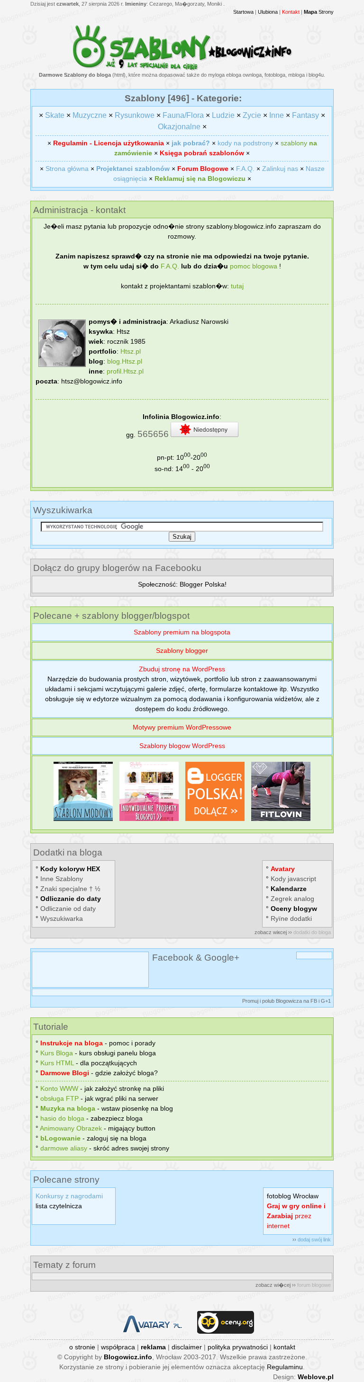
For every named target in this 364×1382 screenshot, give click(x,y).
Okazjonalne (179, 127)
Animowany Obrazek (71, 1128)
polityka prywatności (238, 1347)
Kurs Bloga (56, 1053)
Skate (54, 115)
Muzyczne (90, 115)
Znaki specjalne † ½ (70, 888)
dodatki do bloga (312, 932)
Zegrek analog (292, 898)
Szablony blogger (182, 650)
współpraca (118, 1347)
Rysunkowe (135, 115)
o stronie (82, 1347)
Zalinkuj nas (280, 168)
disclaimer (187, 1347)
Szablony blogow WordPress (182, 745)
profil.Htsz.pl (125, 371)
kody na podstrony (245, 143)
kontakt (284, 1347)
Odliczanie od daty (68, 908)
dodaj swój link (314, 1239)
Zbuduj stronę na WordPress (182, 669)
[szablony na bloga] (182, 68)
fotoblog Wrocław (292, 1196)
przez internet (296, 1216)
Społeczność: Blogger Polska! (182, 584)
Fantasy (305, 115)
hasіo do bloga (62, 1118)
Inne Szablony (61, 879)
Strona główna (67, 168)
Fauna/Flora (183, 115)
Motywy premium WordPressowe (182, 727)
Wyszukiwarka (61, 918)
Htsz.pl (130, 351)
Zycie (252, 115)
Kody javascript (293, 879)
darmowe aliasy (63, 1148)
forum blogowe (314, 1285)
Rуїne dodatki (291, 918)
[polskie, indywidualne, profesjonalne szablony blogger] (149, 821)
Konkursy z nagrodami (69, 1196)
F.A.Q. (245, 168)
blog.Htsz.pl (124, 361)
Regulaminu (285, 1367)
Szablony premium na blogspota (182, 632)
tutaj (237, 286)
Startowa (243, 12)
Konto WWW (59, 1088)
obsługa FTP (59, 1098)
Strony (319, 12)
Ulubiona (268, 12)
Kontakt (291, 12)
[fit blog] (281, 821)
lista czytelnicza (59, 1206)
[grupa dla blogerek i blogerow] (215, 821)
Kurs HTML (57, 1063)
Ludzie (223, 115)
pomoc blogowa (253, 266)
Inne (276, 115)
